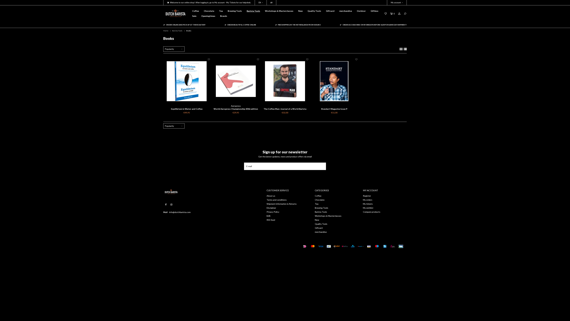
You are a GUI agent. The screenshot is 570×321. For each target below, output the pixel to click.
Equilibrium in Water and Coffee (186, 109)
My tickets (368, 204)
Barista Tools (253, 11)
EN (260, 2)
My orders (367, 200)
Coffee (195, 11)
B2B (268, 216)
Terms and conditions (277, 200)
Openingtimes (208, 16)
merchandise (345, 11)
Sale (194, 16)
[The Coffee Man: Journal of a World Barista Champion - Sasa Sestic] (285, 81)
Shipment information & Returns (282, 204)
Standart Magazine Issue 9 (334, 109)
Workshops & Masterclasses (279, 11)
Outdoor (361, 11)
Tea (221, 11)
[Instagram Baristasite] (171, 204)
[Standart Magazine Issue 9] (334, 81)
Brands (223, 16)
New (300, 11)
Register (367, 196)
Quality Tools (314, 11)
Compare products (371, 212)
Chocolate (209, 11)
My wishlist (368, 208)
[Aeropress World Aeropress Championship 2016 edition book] (236, 81)
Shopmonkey (205, 246)
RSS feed (271, 220)
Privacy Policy (273, 212)
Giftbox (374, 11)
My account (396, 2)
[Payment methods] (305, 246)
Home (165, 31)
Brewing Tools (235, 11)
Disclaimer (271, 208)
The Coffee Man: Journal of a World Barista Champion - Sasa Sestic (285, 109)
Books (188, 31)
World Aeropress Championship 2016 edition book (236, 109)
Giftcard (330, 11)
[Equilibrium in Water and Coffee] (186, 81)
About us (271, 196)
